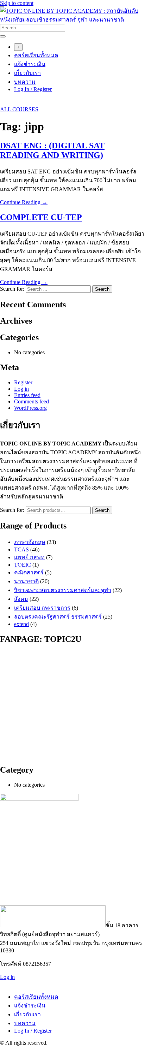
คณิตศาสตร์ (29, 572)
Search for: (12, 510)
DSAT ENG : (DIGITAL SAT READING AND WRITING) (52, 150)
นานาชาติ (26, 581)
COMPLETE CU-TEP (41, 217)
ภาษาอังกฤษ (29, 542)
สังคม (21, 599)
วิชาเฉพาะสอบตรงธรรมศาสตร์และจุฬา (62, 590)
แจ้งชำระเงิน (29, 64)
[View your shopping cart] (3, 103)
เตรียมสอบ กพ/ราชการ (42, 608)
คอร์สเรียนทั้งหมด (36, 55)
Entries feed (27, 395)
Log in (21, 389)
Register (23, 382)
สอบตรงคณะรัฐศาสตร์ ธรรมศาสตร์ (58, 617)
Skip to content (16, 3)
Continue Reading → (24, 202)
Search (102, 510)
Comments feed (31, 401)
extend (21, 624)
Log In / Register (33, 89)
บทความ (25, 82)
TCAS (21, 549)
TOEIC (22, 565)
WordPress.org (30, 408)
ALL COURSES (19, 109)
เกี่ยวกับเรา (27, 73)
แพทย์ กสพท (29, 557)
